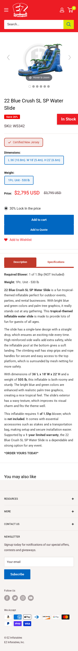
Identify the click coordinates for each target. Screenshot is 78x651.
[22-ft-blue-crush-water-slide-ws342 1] (33, 86)
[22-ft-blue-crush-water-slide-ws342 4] (41, 86)
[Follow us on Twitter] (15, 598)
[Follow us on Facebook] (7, 598)
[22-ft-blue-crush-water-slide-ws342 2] (29, 86)
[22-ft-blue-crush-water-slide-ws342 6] (48, 86)
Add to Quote (39, 229)
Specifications (55, 262)
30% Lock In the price (25, 208)
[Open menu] (6, 10)
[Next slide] (70, 57)
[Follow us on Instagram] (23, 598)
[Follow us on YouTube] (31, 598)
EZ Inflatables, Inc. (14, 642)
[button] (18, 240)
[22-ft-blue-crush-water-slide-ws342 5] (44, 86)
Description (20, 262)
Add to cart (39, 220)
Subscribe (17, 574)
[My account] (62, 10)
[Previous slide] (8, 57)
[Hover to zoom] (39, 59)
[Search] (68, 24)
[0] (70, 9)
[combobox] (33, 24)
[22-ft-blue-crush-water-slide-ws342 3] (37, 86)
